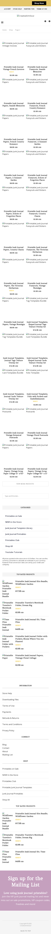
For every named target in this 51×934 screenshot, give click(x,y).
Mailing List (7, 754)
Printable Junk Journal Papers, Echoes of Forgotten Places (13, 213)
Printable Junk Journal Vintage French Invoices (13, 68)
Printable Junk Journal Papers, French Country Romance (13, 141)
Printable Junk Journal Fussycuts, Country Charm (37, 213)
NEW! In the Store (10, 775)
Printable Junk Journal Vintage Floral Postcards (37, 434)
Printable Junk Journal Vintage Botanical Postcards (13, 435)
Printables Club (12, 540)
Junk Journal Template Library (18, 528)
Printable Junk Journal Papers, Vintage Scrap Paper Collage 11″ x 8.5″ (14, 471)
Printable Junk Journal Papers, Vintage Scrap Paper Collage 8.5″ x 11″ (37, 471)
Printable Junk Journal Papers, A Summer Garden (13, 177)
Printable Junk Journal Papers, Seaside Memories (13, 104)
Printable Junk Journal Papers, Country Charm (13, 248)
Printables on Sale (13, 516)
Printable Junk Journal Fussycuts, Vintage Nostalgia (37, 285)
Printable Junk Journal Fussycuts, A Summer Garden (37, 141)
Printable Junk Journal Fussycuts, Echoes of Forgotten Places (37, 177)
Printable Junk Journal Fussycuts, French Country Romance (37, 105)
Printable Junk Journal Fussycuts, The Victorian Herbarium (37, 249)
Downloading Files (10, 699)
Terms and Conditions (12, 724)
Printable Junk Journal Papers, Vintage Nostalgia (14, 323)
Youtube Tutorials (13, 552)
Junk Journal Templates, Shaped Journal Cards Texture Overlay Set (37, 360)
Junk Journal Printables (15, 534)
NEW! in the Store (13, 522)
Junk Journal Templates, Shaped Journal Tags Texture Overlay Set (37, 324)
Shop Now (39, 3)
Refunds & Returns (10, 718)
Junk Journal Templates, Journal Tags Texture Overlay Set (13, 360)
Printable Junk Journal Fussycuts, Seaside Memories (37, 69)
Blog (4, 744)
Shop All (9, 546)
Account (7, 9)
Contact (5, 748)
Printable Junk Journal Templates (17, 787)
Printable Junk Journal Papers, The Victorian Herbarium (13, 285)
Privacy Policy (8, 730)
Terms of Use (42, 9)
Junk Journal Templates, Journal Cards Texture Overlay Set (13, 396)
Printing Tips (29, 9)
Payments (6, 712)
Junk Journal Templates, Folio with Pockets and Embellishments (37, 396)
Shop (11, 30)
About (5, 751)
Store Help (17, 9)
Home (4, 30)
